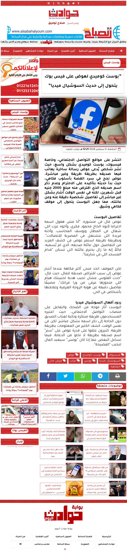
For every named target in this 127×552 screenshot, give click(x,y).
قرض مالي (55, 361)
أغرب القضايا (68, 51)
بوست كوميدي (92, 355)
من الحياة (52, 51)
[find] (58, 3)
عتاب (73, 361)
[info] (53, 3)
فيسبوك (115, 355)
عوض (71, 355)
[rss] (63, 3)
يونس (88, 361)
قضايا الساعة (106, 51)
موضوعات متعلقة (109, 386)
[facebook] (78, 3)
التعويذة (17, 51)
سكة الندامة (63, 544)
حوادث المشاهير (35, 51)
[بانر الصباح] (63, 33)
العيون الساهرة (87, 51)
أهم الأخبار (20, 291)
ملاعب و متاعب (42, 544)
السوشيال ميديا (110, 361)
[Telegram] (100, 376)
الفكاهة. (115, 367)
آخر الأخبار (19, 211)
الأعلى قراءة (20, 400)
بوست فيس (111, 62)
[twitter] (73, 3)
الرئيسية (106, 537)
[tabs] (48, 3)
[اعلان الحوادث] (20, 95)
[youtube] (68, 3)
